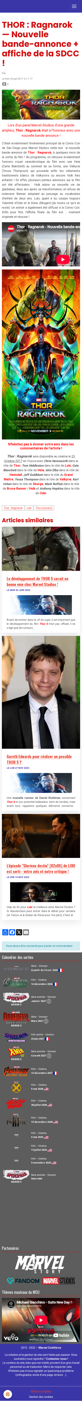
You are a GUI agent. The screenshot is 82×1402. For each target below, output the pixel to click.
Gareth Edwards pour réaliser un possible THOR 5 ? (39, 759)
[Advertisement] (41, 1214)
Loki (29, 507)
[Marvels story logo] (41, 1263)
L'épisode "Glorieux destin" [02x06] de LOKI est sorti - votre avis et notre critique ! (41, 868)
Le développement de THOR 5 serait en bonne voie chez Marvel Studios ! (37, 581)
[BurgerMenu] (74, 6)
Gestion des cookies (41, 1396)
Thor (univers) (43, 507)
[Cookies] (7, 1394)
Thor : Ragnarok (13, 507)
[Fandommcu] (41, 1280)
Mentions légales (41, 1391)
